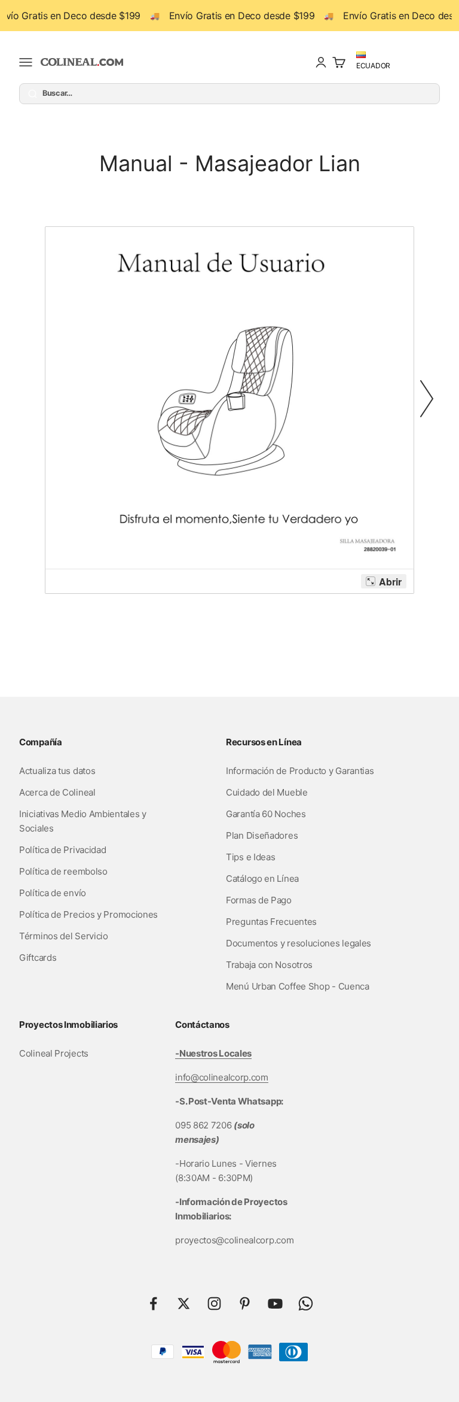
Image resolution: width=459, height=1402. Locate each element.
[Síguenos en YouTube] (275, 1303)
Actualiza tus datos (57, 770)
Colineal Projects (53, 1053)
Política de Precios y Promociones (88, 914)
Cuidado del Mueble (267, 792)
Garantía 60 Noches (266, 814)
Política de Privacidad (62, 849)
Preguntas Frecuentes (271, 921)
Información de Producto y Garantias (300, 770)
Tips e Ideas (250, 857)
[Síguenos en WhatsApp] (306, 1303)
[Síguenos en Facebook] (153, 1303)
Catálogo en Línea (262, 878)
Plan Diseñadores (262, 835)
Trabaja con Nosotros (269, 964)
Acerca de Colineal (57, 792)
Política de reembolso (63, 871)
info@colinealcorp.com (221, 1077)
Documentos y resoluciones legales (298, 943)
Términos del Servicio (63, 936)
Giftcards (37, 957)
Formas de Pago (259, 900)
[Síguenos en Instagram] (214, 1303)
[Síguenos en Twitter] (184, 1303)
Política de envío (52, 893)
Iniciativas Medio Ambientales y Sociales (82, 821)
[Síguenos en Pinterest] (245, 1303)
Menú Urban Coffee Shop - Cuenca (297, 986)
